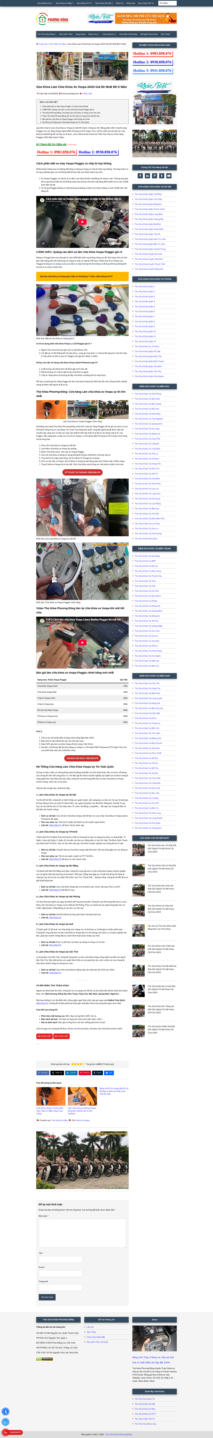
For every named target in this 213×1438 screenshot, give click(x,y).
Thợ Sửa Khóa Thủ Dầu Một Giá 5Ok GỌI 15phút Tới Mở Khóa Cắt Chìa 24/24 (162, 969)
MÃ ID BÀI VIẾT (44, 1036)
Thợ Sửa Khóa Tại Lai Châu (147, 524)
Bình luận (43, 1216)
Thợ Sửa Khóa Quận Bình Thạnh (149, 361)
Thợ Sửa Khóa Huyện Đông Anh (149, 269)
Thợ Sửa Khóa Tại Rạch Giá (147, 788)
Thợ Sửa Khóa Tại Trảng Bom (148, 828)
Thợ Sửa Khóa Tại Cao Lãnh (147, 778)
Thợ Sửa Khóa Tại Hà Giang (147, 499)
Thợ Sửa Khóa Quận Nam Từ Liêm (150, 239)
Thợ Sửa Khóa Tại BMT (145, 561)
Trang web (43, 1281)
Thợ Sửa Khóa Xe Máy (145, 1409)
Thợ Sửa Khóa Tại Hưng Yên (148, 464)
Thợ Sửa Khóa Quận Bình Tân (148, 356)
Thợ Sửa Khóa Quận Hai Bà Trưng (150, 249)
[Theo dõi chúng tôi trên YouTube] (168, 175)
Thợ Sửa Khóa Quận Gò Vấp (147, 351)
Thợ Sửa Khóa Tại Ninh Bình (147, 414)
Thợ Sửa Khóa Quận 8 (145, 321)
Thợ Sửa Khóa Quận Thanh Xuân (150, 209)
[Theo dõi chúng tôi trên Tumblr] (161, 175)
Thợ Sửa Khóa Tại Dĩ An (146, 718)
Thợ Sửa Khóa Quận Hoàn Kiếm (149, 229)
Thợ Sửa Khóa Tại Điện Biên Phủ (150, 519)
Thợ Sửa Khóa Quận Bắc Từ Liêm (150, 244)
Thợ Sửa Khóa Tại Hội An (146, 646)
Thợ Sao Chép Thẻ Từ (145, 1419)
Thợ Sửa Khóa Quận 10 (145, 331)
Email (42, 1267)
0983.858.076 (55, 825)
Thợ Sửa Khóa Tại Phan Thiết (148, 753)
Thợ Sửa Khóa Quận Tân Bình (148, 366)
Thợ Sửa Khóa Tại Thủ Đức (147, 346)
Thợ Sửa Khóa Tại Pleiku (146, 601)
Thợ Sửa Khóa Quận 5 (145, 306)
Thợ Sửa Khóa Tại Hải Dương (148, 534)
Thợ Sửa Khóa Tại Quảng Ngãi (148, 626)
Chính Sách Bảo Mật (96, 1337)
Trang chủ (43, 44)
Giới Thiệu (91, 1332)
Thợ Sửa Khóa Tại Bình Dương (149, 708)
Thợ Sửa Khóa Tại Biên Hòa (147, 693)
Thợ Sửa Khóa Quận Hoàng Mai (149, 219)
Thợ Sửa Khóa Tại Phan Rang (148, 651)
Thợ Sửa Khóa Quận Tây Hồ (147, 234)
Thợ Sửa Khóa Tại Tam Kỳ (146, 621)
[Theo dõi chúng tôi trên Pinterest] (154, 175)
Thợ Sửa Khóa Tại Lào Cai (147, 489)
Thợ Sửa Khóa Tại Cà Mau (147, 798)
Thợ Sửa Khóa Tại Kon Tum (147, 631)
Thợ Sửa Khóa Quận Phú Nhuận (149, 376)
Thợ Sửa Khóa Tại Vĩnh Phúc (148, 484)
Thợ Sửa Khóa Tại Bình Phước (148, 743)
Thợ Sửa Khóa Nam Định (146, 539)
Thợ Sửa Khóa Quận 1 (145, 286)
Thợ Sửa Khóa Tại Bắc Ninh (147, 399)
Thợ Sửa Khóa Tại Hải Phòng (148, 394)
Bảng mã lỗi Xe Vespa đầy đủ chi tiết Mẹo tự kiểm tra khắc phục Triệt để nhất (113, 1091)
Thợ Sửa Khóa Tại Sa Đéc (146, 773)
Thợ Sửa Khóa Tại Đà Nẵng (147, 556)
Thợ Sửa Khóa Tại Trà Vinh (147, 803)
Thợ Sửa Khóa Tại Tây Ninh (147, 748)
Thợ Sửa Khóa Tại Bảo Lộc (147, 666)
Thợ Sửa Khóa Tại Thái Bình (147, 449)
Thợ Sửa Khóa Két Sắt (145, 1404)
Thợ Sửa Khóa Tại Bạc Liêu (147, 793)
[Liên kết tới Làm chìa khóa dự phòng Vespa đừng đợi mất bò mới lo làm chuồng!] (82, 1096)
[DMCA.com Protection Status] (44, 1360)
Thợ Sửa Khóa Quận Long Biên (149, 214)
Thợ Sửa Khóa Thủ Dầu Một (147, 713)
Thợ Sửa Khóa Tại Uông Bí (147, 444)
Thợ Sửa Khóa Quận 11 (145, 336)
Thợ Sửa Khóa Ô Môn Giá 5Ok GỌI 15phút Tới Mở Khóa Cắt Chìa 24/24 (161, 1029)
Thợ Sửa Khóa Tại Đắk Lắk (147, 661)
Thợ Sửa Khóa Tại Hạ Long (147, 429)
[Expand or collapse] (125, 102)
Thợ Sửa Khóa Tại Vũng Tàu (147, 688)
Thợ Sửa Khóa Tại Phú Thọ (147, 469)
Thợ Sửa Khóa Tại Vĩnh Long (148, 813)
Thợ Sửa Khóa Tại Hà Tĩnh (147, 591)
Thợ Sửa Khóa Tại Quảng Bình (148, 611)
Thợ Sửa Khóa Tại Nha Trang (148, 571)
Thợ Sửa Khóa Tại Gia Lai (146, 636)
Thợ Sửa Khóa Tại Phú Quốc (147, 823)
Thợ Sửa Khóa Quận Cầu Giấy (148, 199)
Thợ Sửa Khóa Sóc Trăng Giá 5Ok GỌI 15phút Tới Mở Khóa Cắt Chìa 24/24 (161, 1009)
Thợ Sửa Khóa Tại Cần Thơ (147, 683)
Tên (41, 1253)
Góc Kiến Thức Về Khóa (97, 1342)
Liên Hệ (90, 1327)
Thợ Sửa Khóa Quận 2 (145, 292)
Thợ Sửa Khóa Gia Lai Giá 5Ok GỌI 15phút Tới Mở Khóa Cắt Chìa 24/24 (161, 989)
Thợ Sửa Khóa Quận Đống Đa (148, 204)
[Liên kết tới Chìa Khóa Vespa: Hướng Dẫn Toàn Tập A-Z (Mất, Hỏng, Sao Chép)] (50, 1096)
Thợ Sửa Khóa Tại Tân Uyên (147, 733)
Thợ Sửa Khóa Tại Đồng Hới (147, 606)
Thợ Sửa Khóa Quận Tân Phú (148, 371)
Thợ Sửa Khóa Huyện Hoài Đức (149, 259)
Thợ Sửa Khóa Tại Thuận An (147, 723)
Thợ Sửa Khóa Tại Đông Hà (147, 616)
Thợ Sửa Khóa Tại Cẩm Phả (147, 439)
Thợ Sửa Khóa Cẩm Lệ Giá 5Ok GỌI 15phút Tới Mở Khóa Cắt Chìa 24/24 (162, 868)
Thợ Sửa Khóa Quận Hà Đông (148, 194)
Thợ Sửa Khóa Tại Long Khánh (148, 818)
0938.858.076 (55, 890)
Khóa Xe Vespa (83, 1120)
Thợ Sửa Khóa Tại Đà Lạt (146, 566)
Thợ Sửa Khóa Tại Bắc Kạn (147, 409)
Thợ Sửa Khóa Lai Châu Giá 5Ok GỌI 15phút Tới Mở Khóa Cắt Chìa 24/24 (161, 909)
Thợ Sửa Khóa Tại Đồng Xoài (148, 738)
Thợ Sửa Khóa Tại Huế (145, 586)
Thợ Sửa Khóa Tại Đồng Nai (147, 703)
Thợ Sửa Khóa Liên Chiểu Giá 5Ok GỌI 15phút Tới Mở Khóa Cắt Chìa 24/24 (161, 949)
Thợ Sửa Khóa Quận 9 (145, 326)
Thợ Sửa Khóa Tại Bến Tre (147, 808)
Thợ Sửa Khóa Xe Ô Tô (145, 1414)
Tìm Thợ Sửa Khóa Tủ (145, 1399)
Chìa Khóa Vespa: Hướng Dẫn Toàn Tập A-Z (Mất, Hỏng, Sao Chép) (49, 1111)
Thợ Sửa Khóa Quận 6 (145, 311)
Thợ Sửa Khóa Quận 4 (145, 301)
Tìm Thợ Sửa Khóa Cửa (145, 1424)
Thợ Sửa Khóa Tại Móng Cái (147, 434)
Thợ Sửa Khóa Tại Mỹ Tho (146, 768)
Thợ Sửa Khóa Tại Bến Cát (147, 728)
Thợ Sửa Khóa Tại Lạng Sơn (147, 494)
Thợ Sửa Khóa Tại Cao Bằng (148, 504)
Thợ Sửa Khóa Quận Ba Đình (148, 224)
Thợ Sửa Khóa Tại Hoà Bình (147, 479)
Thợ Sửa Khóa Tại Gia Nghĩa (148, 656)
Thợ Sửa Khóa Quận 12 (145, 341)
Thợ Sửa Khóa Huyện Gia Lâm (148, 254)
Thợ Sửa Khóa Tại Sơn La (146, 529)
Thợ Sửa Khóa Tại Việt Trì (146, 474)
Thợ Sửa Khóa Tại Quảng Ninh (148, 424)
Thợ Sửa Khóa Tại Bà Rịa (146, 758)
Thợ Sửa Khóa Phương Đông (118, 1434)
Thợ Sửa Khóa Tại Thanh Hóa (148, 576)
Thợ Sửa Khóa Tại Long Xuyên (148, 698)
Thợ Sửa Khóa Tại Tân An (146, 763)
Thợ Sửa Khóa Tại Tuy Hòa (147, 641)
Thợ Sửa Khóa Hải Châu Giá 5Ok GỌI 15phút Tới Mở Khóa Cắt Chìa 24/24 (161, 889)
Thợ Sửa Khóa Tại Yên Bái (147, 514)
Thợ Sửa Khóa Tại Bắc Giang (148, 404)
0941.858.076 (55, 945)
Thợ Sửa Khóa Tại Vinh (145, 581)
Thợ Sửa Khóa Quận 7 (145, 316)
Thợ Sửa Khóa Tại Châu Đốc (148, 783)
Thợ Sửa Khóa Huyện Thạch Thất (150, 264)
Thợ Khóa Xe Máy (58, 44)
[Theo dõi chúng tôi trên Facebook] (140, 175)
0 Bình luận (87, 94)
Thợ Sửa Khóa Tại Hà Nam (147, 459)
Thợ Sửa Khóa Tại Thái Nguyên (149, 419)
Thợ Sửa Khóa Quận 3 (145, 297)
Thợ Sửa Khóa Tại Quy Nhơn (148, 596)
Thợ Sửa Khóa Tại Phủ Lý (146, 454)
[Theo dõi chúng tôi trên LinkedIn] (147, 175)
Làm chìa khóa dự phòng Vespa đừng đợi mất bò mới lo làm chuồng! (82, 1111)
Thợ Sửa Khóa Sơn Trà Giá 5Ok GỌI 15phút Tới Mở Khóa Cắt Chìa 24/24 (162, 848)
